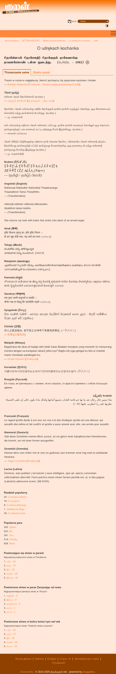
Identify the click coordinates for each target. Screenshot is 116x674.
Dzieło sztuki (41, 72)
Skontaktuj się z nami (86, 658)
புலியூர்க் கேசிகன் (17, 100)
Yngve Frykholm (17, 461)
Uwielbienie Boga (15, 509)
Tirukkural (31, 359)
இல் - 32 (10, 569)
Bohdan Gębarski (17, 84)
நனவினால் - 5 (13, 603)
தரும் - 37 (11, 565)
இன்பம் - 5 (11, 599)
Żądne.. (13, 527)
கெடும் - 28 (12, 573)
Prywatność (58, 662)
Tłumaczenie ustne (16, 72)
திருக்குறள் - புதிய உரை (40, 100)
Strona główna (23, 658)
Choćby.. (13, 539)
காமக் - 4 (10, 611)
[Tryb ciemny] (107, 25)
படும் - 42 (11, 561)
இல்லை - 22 (12, 577)
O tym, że (65, 658)
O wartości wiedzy (17, 496)
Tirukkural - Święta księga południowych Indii (54, 84)
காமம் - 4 (10, 607)
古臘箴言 (19, 334)
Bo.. (11, 531)
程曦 (10, 334)
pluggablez (89, 671)
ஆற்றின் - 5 (12, 595)
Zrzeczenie (26, 671)
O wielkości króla (16, 513)
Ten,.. (12, 535)
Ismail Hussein (16, 359)
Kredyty (51, 658)
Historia (39, 658)
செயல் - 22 (11, 646)
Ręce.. (12, 543)
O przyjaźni (14, 500)
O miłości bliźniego (16, 505)
